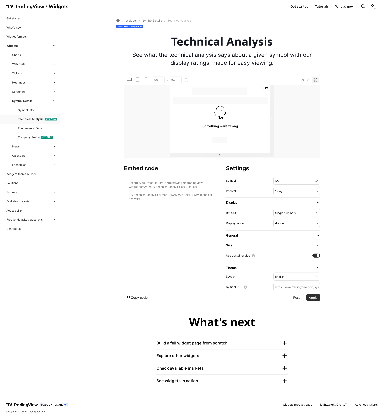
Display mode (235, 223)
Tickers (17, 73)
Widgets (12, 45)
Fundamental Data (30, 128)
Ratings (231, 212)
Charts (16, 55)
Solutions (12, 183)
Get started (299, 6)
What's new (344, 6)
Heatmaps (19, 82)
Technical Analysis (31, 119)
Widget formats (16, 36)
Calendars (18, 155)
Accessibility (14, 210)
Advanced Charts (366, 404)
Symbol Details (22, 101)
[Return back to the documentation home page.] (118, 21)
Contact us (13, 228)
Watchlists (18, 64)
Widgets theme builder (21, 174)
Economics (19, 164)
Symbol (231, 180)
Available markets (17, 201)
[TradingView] (25, 6)
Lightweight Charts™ (333, 404)
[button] (296, 191)
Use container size (238, 255)
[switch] (316, 256)
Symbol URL (234, 287)
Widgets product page (297, 404)
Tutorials (322, 6)
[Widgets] (58, 7)
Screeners (18, 91)
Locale (230, 276)
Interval (231, 191)
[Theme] (374, 6)
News (16, 146)
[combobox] (302, 80)
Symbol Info (26, 110)
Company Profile (29, 137)
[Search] (363, 6)
